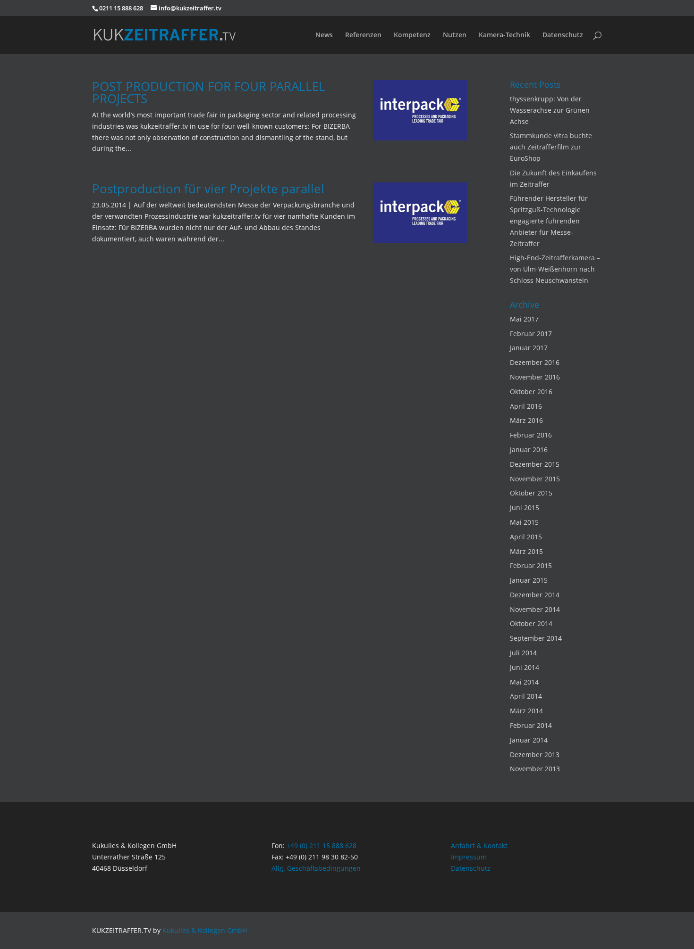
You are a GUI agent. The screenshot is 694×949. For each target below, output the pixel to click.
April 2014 (526, 696)
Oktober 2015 (531, 492)
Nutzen (454, 35)
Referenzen (363, 35)
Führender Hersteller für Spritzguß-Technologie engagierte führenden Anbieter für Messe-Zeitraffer (549, 221)
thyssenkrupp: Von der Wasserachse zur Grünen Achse (550, 110)
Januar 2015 (529, 580)
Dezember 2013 (534, 754)
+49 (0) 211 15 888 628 (321, 845)
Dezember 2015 (534, 464)
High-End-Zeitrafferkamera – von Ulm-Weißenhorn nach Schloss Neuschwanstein (555, 269)
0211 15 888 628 (121, 8)
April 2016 (526, 406)
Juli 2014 (523, 652)
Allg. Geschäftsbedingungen (316, 868)
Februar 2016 (531, 434)
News (324, 35)
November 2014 (535, 609)
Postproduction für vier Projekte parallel (208, 188)
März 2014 (526, 710)
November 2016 (535, 376)
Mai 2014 (524, 681)
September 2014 (536, 638)
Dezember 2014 (534, 594)
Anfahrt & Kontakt (479, 845)
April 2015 (526, 536)
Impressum (469, 856)
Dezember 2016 (534, 362)
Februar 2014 (531, 725)
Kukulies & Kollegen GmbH (204, 930)
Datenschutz (562, 35)
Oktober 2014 (531, 623)
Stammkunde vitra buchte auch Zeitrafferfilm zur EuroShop (551, 147)
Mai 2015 (524, 522)
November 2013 (535, 768)
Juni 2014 (524, 667)
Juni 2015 (524, 507)
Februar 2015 (531, 565)
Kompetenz (412, 35)
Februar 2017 (531, 333)
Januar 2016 (529, 449)
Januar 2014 (529, 739)
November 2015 (535, 478)
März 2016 (526, 420)
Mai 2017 (524, 318)
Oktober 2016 (531, 391)
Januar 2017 (529, 347)
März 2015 (526, 551)
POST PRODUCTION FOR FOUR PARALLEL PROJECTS (208, 92)
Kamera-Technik (504, 35)
